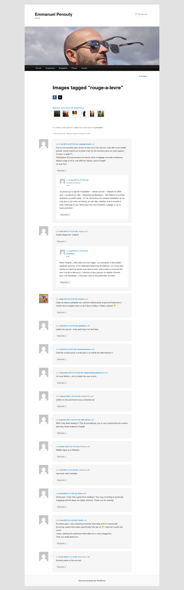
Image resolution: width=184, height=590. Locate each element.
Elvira (80, 493)
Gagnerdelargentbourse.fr (94, 372)
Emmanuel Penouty (53, 14)
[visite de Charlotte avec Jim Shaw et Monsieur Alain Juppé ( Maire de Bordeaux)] (66, 114)
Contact (84, 68)
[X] (60, 97)
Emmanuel (70, 253)
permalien (99, 127)
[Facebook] (55, 97)
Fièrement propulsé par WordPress (92, 580)
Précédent (142, 76)
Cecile (80, 520)
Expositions (50, 68)
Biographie (63, 68)
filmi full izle (85, 420)
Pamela (81, 299)
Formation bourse (84, 349)
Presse (74, 68)
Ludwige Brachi (85, 144)
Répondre (61, 170)
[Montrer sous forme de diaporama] (68, 107)
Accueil (38, 68)
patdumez (82, 326)
